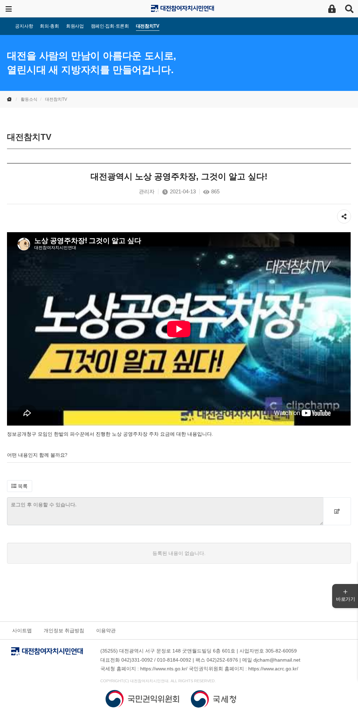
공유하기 (344, 213)
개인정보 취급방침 (64, 630)
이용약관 (106, 630)
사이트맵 (22, 630)
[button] (19, 486)
